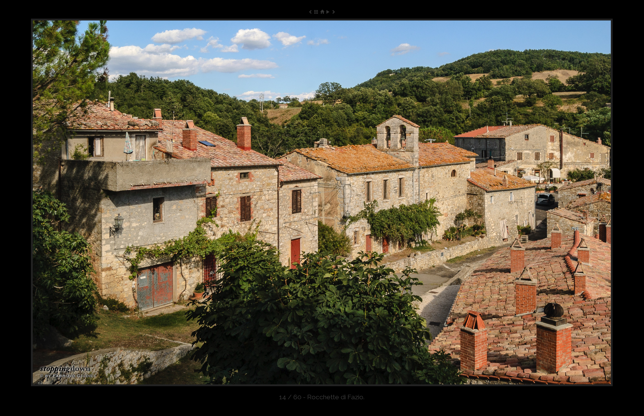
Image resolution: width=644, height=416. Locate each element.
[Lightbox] (316, 12)
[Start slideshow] (328, 12)
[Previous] (147, 202)
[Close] (322, 12)
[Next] (496, 202)
